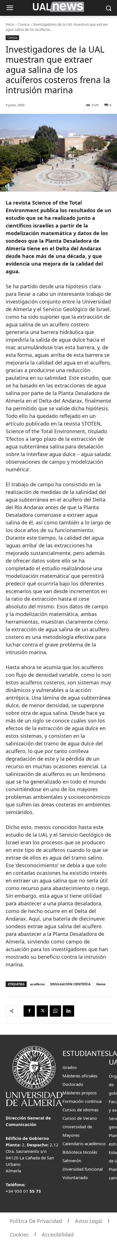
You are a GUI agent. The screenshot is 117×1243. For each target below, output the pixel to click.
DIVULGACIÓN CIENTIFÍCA (70, 984)
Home (101, 984)
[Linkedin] (68, 1011)
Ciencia (24, 24)
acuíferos (37, 984)
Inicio (10, 24)
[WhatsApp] (55, 1011)
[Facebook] (29, 1011)
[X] (42, 1011)
